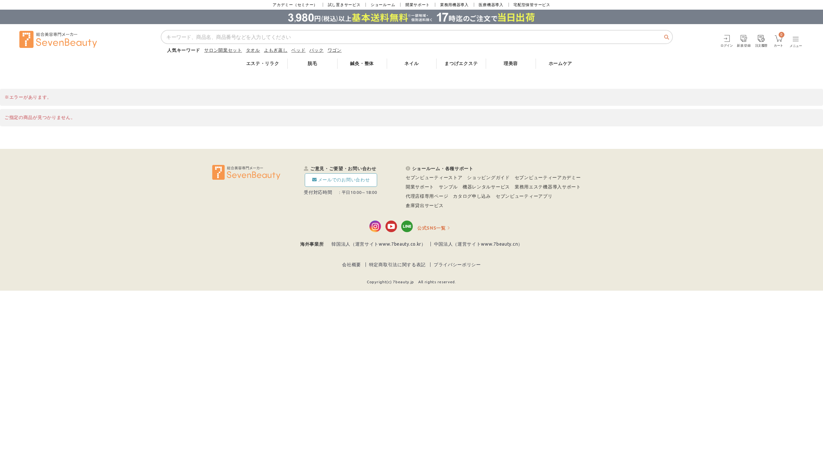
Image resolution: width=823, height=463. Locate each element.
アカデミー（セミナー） (295, 5)
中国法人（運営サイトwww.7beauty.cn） (478, 244)
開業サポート (417, 5)
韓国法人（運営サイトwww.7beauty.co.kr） (378, 244)
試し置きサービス (344, 5)
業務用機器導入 (454, 5)
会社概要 (351, 264)
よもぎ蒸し (276, 50)
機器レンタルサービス (486, 186)
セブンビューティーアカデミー (548, 177)
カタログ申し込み (472, 196)
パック (316, 50)
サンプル (448, 186)
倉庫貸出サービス (425, 205)
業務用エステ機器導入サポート (548, 186)
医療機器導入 (491, 5)
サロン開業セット (223, 50)
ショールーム (383, 5)
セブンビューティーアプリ (524, 196)
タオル (253, 50)
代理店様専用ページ (427, 196)
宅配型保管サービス (531, 5)
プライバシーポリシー (457, 264)
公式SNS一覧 (431, 228)
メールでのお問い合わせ (344, 179)
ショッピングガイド (488, 177)
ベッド (298, 50)
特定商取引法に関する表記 (397, 264)
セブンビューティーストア (434, 177)
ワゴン (335, 50)
